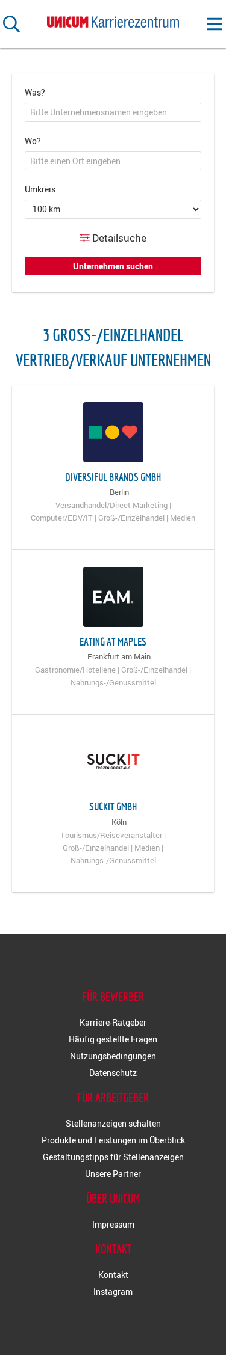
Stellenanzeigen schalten (113, 1123)
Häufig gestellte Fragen (113, 1039)
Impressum (113, 1224)
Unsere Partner (113, 1173)
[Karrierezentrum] (113, 19)
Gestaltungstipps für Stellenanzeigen (113, 1157)
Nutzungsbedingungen (113, 1056)
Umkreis (40, 189)
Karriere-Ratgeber (113, 1022)
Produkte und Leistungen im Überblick (113, 1140)
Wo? (33, 141)
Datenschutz (113, 1072)
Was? (35, 92)
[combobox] (113, 112)
